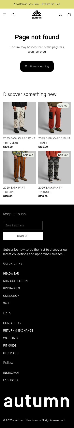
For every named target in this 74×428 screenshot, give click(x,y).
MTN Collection (15, 281)
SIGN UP (23, 236)
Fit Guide (10, 346)
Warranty (10, 338)
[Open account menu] (60, 14)
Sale (6, 303)
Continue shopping (37, 66)
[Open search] (13, 14)
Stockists (10, 353)
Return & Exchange (18, 331)
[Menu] (4, 14)
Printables (11, 288)
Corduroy (11, 296)
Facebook (10, 380)
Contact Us (12, 323)
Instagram (11, 373)
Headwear (11, 274)
